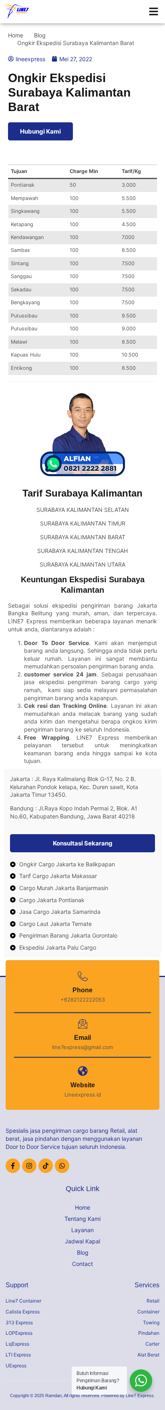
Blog (83, 1252)
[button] (153, 11)
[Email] (83, 1024)
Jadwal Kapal (82, 1241)
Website (82, 1085)
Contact (82, 1263)
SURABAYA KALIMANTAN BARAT (82, 537)
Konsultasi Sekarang (83, 843)
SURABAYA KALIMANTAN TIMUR (82, 523)
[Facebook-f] (13, 1166)
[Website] (83, 1071)
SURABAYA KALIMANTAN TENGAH (82, 550)
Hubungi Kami (40, 131)
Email (82, 1037)
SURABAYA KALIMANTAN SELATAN (82, 509)
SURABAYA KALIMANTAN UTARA (82, 564)
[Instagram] (29, 1166)
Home (82, 1207)
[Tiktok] (45, 1166)
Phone (82, 990)
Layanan (82, 1230)
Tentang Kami (82, 1218)
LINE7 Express (27, 621)
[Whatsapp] (62, 1166)
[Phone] (83, 976)
